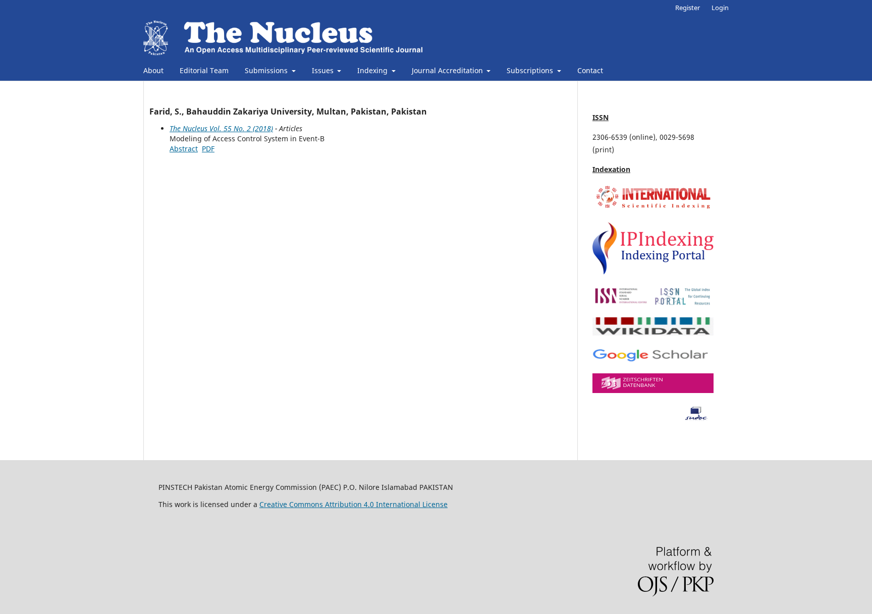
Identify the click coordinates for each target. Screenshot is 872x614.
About (153, 70)
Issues (324, 70)
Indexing (373, 70)
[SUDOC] (653, 418)
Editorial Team (204, 70)
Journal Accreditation (448, 70)
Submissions (267, 70)
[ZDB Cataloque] (653, 390)
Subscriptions (531, 70)
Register (687, 7)
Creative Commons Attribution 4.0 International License (353, 504)
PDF (208, 148)
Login (720, 7)
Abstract (184, 148)
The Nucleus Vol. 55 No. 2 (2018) (221, 128)
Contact (590, 70)
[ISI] (653, 208)
